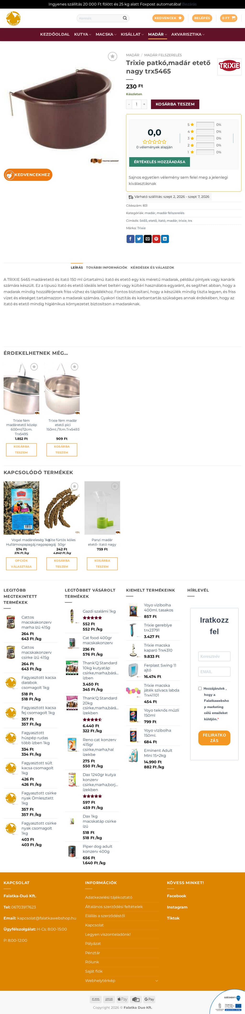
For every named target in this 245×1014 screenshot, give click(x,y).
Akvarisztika (186, 34)
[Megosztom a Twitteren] (139, 239)
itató (161, 220)
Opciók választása (21, 563)
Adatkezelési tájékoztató (108, 897)
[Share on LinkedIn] (165, 239)
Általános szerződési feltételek (114, 906)
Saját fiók (94, 971)
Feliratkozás (214, 738)
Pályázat (93, 943)
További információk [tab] (106, 267)
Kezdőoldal (55, 34)
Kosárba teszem (175, 104)
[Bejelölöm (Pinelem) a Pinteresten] (156, 239)
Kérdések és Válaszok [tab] (152, 267)
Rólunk (92, 962)
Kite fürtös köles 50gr (62, 542)
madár (132, 55)
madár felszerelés (163, 55)
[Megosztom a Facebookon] (130, 239)
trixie (183, 220)
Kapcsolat (94, 925)
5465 (143, 220)
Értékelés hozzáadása (159, 162)
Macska (104, 34)
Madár (156, 34)
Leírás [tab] (77, 267)
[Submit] (125, 18)
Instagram (177, 907)
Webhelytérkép (100, 980)
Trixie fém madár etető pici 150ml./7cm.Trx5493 (62, 425)
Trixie (141, 228)
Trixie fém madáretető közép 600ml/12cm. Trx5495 (21, 427)
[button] (202, 18)
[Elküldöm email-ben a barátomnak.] (148, 239)
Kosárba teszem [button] (21, 449)
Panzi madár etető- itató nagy (102, 542)
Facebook (176, 896)
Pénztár (92, 953)
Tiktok (173, 918)
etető (153, 220)
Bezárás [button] (189, 4)
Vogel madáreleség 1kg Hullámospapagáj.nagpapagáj (31, 542)
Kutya (81, 34)
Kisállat (131, 34)
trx (190, 220)
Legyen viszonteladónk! (108, 934)
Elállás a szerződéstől (105, 916)
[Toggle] (157, 980)
